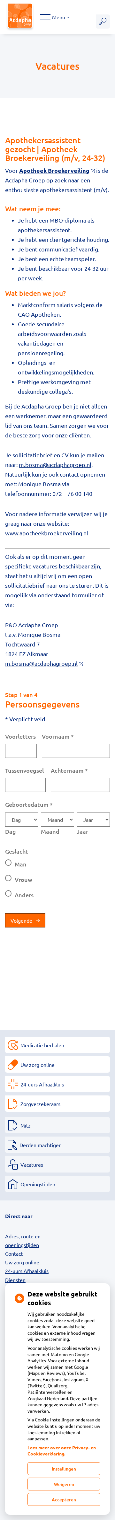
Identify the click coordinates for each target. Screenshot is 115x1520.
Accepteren (64, 1500)
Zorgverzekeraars (40, 1104)
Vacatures (31, 1164)
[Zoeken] (103, 21)
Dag (10, 831)
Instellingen (64, 1469)
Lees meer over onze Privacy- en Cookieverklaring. (61, 1451)
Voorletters (20, 736)
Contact (14, 1253)
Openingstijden (37, 1184)
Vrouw (23, 879)
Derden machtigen (40, 1145)
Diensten (15, 1280)
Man (21, 864)
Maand (50, 831)
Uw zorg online (37, 1064)
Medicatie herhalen (42, 1045)
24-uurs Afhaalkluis (42, 1084)
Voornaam (58, 736)
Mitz (25, 1125)
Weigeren (64, 1484)
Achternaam (69, 770)
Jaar (82, 831)
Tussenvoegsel (24, 770)
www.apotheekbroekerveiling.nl (46, 533)
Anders (24, 895)
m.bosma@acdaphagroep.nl (55, 464)
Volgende (21, 920)
